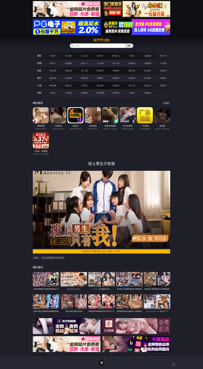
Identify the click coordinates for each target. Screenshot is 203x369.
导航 (39, 92)
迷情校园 (116, 85)
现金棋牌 (147, 56)
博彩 (39, 55)
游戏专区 (100, 56)
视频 (39, 63)
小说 (39, 85)
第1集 (36, 258)
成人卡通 (84, 70)
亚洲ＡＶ (52, 63)
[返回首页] (173, 364)
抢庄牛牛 (163, 56)
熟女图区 (147, 78)
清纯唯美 (131, 78)
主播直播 (147, 63)
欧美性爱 (100, 70)
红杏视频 (116, 93)
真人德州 (68, 56)
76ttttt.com (101, 40)
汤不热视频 (100, 93)
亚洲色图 (68, 78)
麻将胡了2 (116, 56)
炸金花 (131, 56)
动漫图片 (100, 78)
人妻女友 (84, 85)
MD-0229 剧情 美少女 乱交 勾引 (52, 258)
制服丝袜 (116, 70)
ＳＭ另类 (163, 63)
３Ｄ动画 (100, 63)
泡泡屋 (131, 93)
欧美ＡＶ (84, 63)
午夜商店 (68, 93)
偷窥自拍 (52, 78)
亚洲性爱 (52, 70)
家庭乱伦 (68, 85)
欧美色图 (84, 78)
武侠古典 (100, 85)
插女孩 (52, 93)
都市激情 (52, 85)
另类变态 (163, 70)
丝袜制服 (131, 63)
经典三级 (131, 70)
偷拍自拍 (68, 70)
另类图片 (163, 78)
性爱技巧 (163, 85)
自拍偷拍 (68, 63)
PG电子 (53, 56)
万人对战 (84, 56)
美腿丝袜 (116, 78)
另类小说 (131, 85)
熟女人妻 (116, 63)
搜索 (129, 45)
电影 (39, 70)
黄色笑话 (147, 85)
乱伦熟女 (147, 70)
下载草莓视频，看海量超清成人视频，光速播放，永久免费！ (101, 251)
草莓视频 (84, 93)
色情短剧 (147, 93)
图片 (39, 78)
